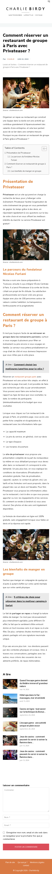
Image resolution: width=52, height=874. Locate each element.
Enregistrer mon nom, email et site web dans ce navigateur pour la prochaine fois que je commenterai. (25, 835)
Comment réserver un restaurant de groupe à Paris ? (26, 166)
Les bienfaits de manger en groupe (26, 171)
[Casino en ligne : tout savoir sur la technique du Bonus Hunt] (10, 712)
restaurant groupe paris (25, 376)
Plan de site (10, 862)
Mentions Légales (37, 862)
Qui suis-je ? (22, 862)
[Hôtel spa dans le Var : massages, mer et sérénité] (10, 699)
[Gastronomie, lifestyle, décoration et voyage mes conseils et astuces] (26, 11)
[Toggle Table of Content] (43, 148)
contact (26, 865)
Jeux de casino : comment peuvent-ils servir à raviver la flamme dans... (33, 740)
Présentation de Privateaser (18, 153)
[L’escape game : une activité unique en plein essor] (10, 726)
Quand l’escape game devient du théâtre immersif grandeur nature (34, 683)
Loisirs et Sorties (9, 64)
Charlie (10, 59)
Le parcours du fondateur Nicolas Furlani (25, 158)
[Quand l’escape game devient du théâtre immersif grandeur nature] (10, 684)
